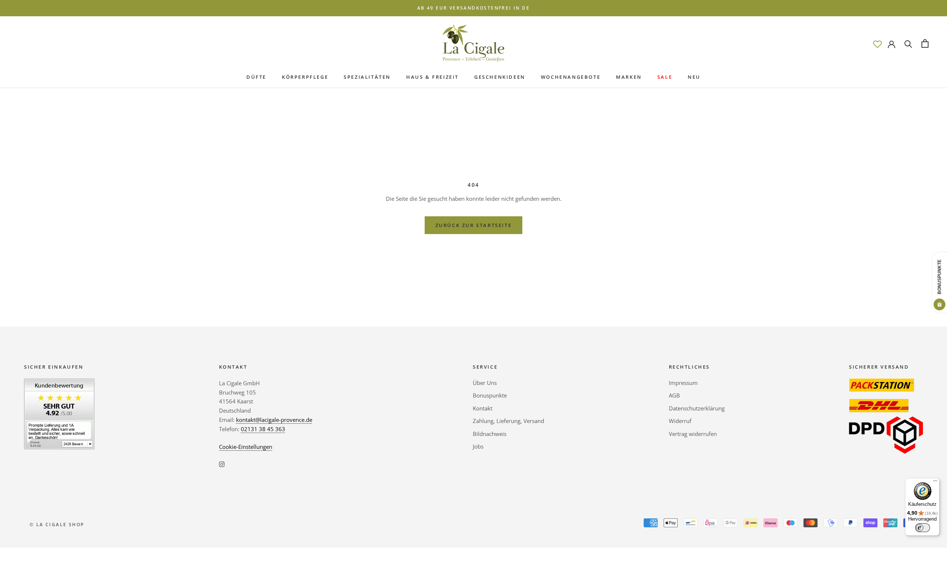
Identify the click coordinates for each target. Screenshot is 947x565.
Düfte (256, 77)
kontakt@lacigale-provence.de (274, 419)
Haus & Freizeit (432, 77)
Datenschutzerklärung (697, 408)
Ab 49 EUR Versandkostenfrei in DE (473, 8)
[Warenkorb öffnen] (925, 43)
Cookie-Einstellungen (245, 446)
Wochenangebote (570, 77)
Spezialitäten (367, 77)
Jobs (478, 446)
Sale (664, 77)
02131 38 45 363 (263, 429)
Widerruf (680, 420)
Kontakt (482, 408)
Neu (694, 77)
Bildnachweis (489, 433)
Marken (629, 77)
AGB (674, 395)
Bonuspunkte (490, 395)
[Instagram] (222, 463)
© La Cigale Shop (57, 524)
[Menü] (935, 482)
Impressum (683, 382)
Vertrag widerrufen (693, 433)
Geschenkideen (499, 77)
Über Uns (485, 382)
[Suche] (908, 43)
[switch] (922, 527)
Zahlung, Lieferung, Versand (508, 420)
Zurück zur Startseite (473, 225)
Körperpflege (305, 77)
